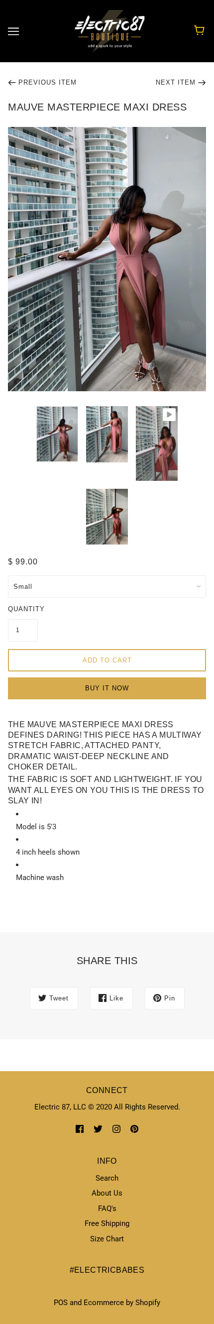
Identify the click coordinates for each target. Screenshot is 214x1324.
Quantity (23, 609)
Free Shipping (107, 1223)
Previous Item (47, 82)
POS (61, 1302)
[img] (80, 1128)
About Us (107, 1193)
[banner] (105, 30)
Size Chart (107, 1238)
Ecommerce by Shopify (122, 1302)
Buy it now (107, 688)
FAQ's (107, 1208)
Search (107, 1178)
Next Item (176, 82)
